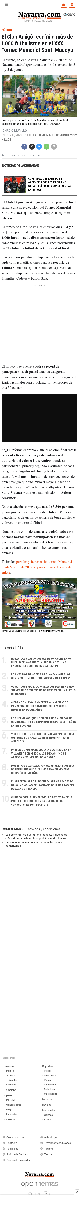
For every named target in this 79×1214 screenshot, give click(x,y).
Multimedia (48, 1110)
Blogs (9, 1109)
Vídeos (47, 1119)
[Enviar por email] (54, 146)
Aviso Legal (50, 1137)
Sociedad (11, 1084)
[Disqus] (39, 901)
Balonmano (50, 1084)
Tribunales (11, 1080)
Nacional (47, 1099)
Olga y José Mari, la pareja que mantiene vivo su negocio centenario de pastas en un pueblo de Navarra (43, 690)
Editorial (10, 1100)
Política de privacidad (18, 1160)
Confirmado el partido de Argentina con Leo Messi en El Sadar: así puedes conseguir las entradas (49, 184)
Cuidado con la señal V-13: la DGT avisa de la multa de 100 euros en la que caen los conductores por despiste (42, 801)
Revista (46, 1104)
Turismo (48, 1148)
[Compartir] (24, 146)
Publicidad (12, 1148)
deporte (23, 155)
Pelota (47, 1080)
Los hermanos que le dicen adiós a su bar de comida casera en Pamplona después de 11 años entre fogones (43, 722)
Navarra (9, 1066)
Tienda (48, 1154)
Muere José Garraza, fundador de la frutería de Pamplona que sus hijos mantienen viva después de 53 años (42, 769)
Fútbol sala (49, 1089)
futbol (11, 155)
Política (10, 1070)
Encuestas (11, 1114)
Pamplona (10, 1090)
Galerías (48, 1115)
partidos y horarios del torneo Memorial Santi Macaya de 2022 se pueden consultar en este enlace (37, 566)
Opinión (8, 1095)
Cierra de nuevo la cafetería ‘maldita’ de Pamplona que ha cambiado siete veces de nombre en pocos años (39, 706)
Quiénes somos (15, 1137)
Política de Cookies (17, 1154)
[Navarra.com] (39, 14)
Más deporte (50, 1093)
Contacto (11, 1143)
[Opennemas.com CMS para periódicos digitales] (39, 1187)
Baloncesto (50, 1075)
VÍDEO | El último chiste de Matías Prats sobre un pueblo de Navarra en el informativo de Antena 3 (43, 738)
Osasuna (9, 1119)
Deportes (47, 1066)
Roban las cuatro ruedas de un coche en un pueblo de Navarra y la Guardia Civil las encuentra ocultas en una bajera (41, 662)
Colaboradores (13, 1104)
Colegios (35, 155)
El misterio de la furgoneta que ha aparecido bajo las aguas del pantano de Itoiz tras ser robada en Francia (42, 785)
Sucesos (10, 1075)
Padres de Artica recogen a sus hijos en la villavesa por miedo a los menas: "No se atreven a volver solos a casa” (41, 754)
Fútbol (47, 1070)
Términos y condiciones (43, 829)
